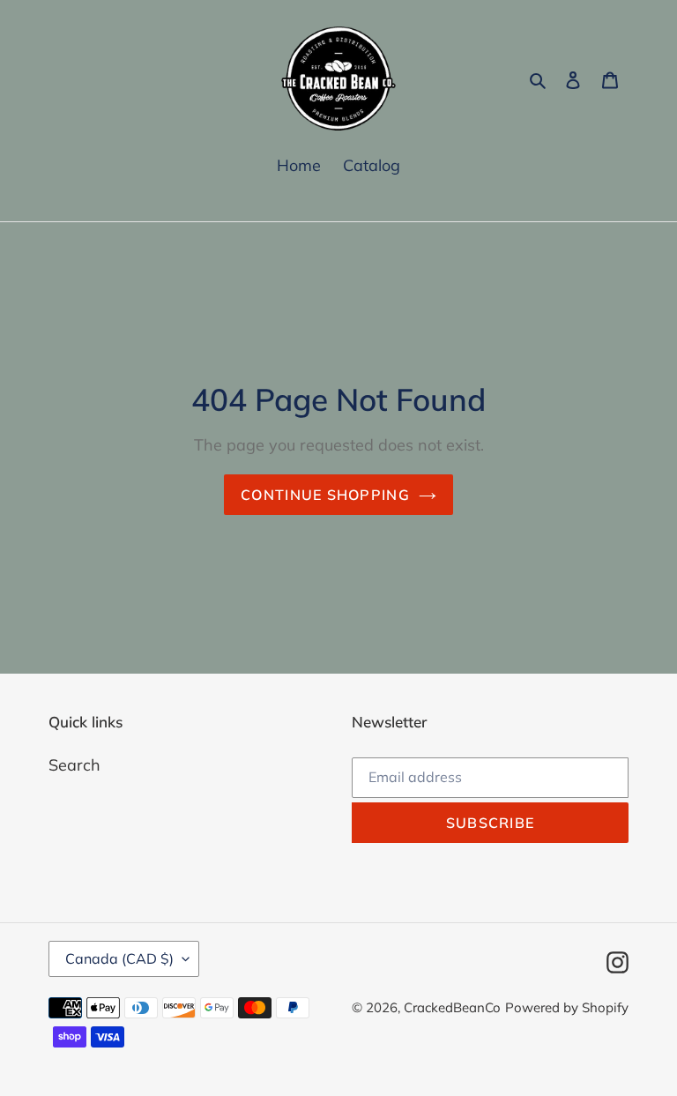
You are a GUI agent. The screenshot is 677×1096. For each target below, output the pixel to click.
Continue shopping (325, 494)
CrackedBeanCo (452, 1007)
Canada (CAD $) (119, 958)
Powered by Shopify (567, 1007)
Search (74, 765)
